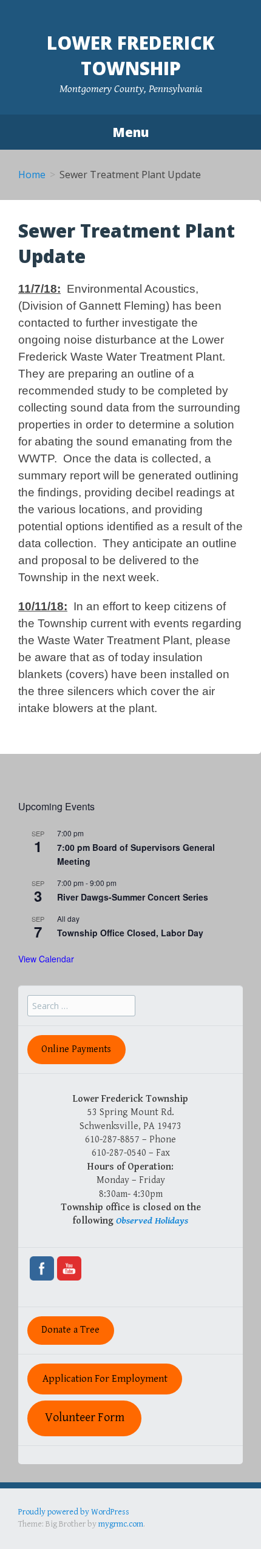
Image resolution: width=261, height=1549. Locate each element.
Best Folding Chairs (213, 1523)
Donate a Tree (70, 1330)
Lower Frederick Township (130, 55)
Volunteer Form (84, 1418)
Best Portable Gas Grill (58, 1523)
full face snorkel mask (139, 1523)
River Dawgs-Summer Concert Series (132, 897)
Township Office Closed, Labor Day (130, 933)
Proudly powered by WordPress (73, 1512)
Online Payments (76, 1049)
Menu (130, 132)
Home (32, 174)
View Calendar (46, 959)
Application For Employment (105, 1379)
